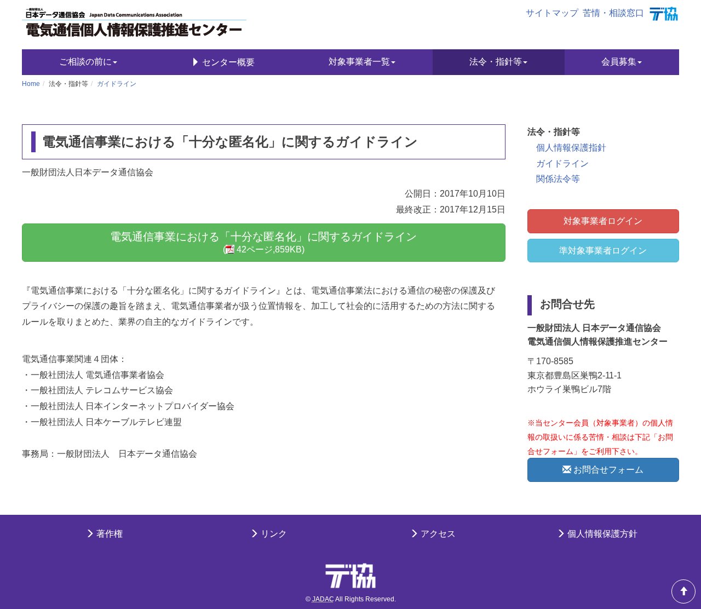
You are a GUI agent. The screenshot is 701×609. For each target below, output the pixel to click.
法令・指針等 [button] (495, 61)
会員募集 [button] (618, 61)
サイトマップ (552, 13)
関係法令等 (558, 178)
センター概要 (227, 62)
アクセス (437, 533)
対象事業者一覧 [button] (359, 61)
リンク (272, 533)
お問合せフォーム (607, 469)
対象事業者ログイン (603, 221)
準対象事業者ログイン (603, 250)
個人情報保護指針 (571, 147)
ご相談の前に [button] (85, 61)
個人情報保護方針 (601, 533)
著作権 (108, 533)
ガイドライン (116, 84)
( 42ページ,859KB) (263, 243)
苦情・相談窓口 (613, 13)
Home (31, 84)
